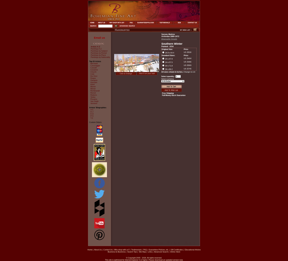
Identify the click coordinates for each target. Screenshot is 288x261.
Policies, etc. (164, 250)
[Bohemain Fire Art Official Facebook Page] (99, 188)
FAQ (145, 250)
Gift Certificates (177, 250)
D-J (91, 112)
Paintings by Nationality (100, 57)
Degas (93, 78)
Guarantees (153, 250)
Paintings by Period (99, 53)
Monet (93, 87)
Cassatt (93, 68)
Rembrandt (95, 91)
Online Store (175, 252)
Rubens (93, 95)
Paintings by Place (98, 55)
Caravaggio (95, 66)
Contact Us (107, 250)
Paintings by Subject (99, 51)
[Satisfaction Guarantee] (99, 177)
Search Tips (132, 252)
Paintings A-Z (96, 49)
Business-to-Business (116, 252)
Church (93, 72)
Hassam (93, 82)
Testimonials (136, 250)
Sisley (92, 97)
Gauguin (94, 80)
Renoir (93, 93)
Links (150, 252)
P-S (91, 116)
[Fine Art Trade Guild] (99, 160)
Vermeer (93, 103)
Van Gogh (94, 101)
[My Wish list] (180, 31)
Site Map (142, 252)
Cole (92, 74)
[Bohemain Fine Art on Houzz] (99, 216)
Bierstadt (94, 64)
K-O (92, 114)
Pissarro (93, 99)
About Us (98, 250)
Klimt (92, 85)
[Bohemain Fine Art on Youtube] (99, 228)
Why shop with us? (121, 250)
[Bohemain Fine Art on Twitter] (99, 199)
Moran (93, 89)
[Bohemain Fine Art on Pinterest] (99, 239)
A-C (92, 110)
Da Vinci (93, 76)
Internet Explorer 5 (132, 260)
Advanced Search (161, 252)
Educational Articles (193, 250)
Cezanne (94, 70)
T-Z (91, 118)
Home (89, 250)
